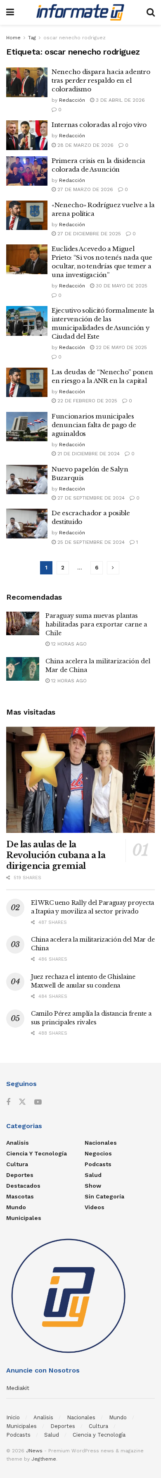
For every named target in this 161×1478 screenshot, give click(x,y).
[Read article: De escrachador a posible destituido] (26, 523)
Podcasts (98, 1164)
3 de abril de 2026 (119, 100)
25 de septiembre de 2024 (90, 542)
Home (13, 38)
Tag (32, 38)
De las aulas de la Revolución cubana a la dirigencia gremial (55, 855)
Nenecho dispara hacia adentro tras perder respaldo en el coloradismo (101, 80)
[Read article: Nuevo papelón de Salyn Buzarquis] (26, 480)
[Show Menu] (10, 12)
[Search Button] (151, 12)
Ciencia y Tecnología (36, 1153)
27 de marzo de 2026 (84, 189)
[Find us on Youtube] (38, 1102)
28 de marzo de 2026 (85, 145)
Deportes (19, 1175)
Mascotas (20, 1196)
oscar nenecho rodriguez (74, 38)
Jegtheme (43, 1459)
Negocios (98, 1153)
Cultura (17, 1164)
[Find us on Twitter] (22, 1102)
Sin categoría (104, 1196)
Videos (94, 1207)
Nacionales (101, 1142)
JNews (34, 1451)
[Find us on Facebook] (8, 1102)
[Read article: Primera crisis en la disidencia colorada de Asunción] (26, 171)
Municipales (23, 1218)
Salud (93, 1175)
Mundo (16, 1207)
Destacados (23, 1185)
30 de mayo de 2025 (120, 286)
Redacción (72, 100)
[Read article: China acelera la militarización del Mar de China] (22, 669)
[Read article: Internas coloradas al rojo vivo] (26, 135)
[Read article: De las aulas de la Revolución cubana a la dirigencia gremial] (80, 780)
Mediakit (17, 1388)
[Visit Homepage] (80, 12)
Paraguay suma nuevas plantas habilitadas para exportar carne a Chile (96, 624)
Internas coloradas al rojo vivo (99, 125)
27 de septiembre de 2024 (90, 498)
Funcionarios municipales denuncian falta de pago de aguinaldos (94, 425)
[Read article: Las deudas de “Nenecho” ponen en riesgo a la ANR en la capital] (26, 382)
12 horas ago (68, 644)
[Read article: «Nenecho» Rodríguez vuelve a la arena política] (26, 215)
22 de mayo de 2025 (120, 347)
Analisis (17, 1142)
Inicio (13, 1417)
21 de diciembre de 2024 (88, 454)
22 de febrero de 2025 (86, 401)
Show (93, 1185)
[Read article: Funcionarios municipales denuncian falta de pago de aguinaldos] (26, 427)
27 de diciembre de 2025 (88, 234)
